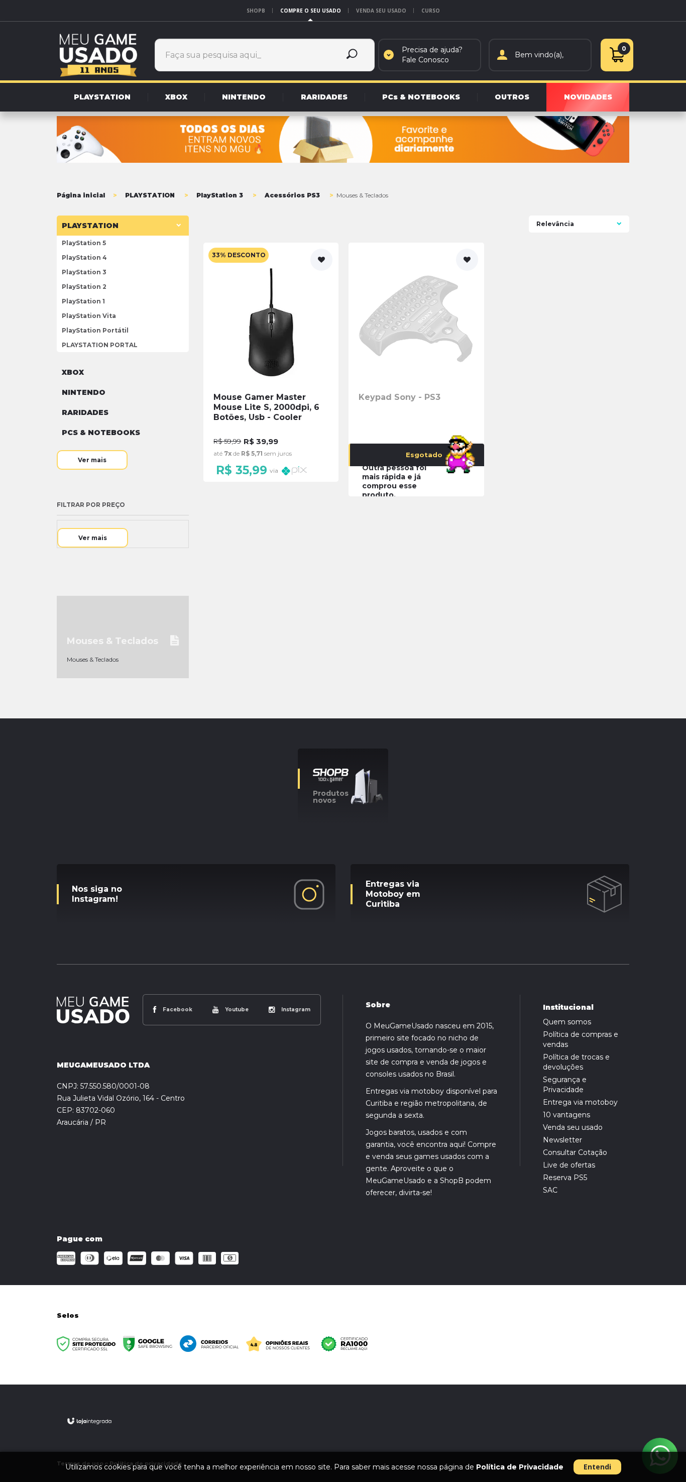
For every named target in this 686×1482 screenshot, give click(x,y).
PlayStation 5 (84, 243)
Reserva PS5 (565, 1177)
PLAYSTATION (150, 195)
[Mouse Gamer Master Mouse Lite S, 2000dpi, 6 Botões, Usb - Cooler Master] (270, 362)
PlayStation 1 (83, 301)
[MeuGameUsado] (98, 55)
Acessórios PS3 (292, 195)
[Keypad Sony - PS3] (416, 369)
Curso (430, 10)
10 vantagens (566, 1114)
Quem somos (567, 1021)
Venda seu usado (381, 10)
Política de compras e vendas (580, 1039)
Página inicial (81, 195)
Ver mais (92, 460)
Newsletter (562, 1139)
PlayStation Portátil (95, 330)
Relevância (555, 224)
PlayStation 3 (219, 195)
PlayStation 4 (84, 257)
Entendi (597, 1466)
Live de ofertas (569, 1165)
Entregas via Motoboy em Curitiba (393, 894)
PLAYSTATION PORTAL (100, 345)
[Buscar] (352, 55)
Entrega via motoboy (580, 1102)
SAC (550, 1190)
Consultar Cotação (575, 1152)
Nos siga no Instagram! (97, 894)
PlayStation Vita (89, 316)
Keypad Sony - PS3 (399, 397)
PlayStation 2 (84, 286)
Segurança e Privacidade (565, 1084)
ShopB (256, 10)
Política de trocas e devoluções (576, 1062)
